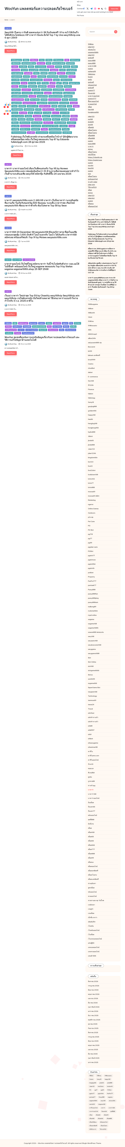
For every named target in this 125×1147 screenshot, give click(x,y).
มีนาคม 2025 (93, 1054)
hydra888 (28, 73)
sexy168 (32, 96)
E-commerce (40, 67)
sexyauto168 (42, 96)
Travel (14, 106)
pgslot (90, 69)
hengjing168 (71, 70)
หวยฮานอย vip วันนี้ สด (50, 126)
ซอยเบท (14, 113)
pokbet (59, 86)
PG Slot (45, 83)
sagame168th (69, 93)
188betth (34, 60)
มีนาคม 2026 (93, 1003)
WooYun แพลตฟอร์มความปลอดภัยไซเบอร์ (38, 9)
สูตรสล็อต (15, 126)
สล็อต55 (30, 119)
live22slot (41, 76)
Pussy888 (36, 90)
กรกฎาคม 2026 (93, 986)
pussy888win (70, 90)
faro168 (50, 67)
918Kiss (49, 60)
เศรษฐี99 (31, 133)
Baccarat (41, 63)
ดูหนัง (30, 113)
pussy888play (58, 90)
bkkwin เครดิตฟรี (58, 63)
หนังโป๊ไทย (91, 155)
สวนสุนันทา (71, 123)
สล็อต (14, 119)
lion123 (26, 76)
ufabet (76, 106)
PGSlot (14, 86)
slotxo (90, 149)
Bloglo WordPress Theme (91, 1143)
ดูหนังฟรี (91, 58)
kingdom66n (16, 76)
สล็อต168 (21, 119)
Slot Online (35, 100)
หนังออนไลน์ (25, 126)
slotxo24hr (112, 1100)
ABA (66, 60)
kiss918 (91, 168)
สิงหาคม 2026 (93, 981)
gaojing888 (34, 70)
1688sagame (16, 60)
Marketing (47, 80)
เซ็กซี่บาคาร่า (25, 129)
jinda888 (52, 73)
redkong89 (16, 93)
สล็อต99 (74, 119)
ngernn (56, 80)
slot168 (44, 100)
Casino (14, 67)
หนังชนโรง (91, 50)
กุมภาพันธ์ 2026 (93, 1007)
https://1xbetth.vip (95, 157)
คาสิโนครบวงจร (48, 109)
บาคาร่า (8, 28)
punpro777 (92, 99)
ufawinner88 (29, 109)
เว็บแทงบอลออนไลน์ (18, 133)
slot (89, 174)
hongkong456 (17, 73)
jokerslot (91, 198)
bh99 (49, 63)
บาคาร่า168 (65, 113)
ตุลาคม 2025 (92, 1024)
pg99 (65, 83)
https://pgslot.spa (95, 160)
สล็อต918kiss (93, 1122)
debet (31, 67)
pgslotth (51, 86)
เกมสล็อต (15, 129)
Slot (27, 100)
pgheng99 (92, 71)
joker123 (91, 47)
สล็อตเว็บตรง (48, 123)
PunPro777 (16, 90)
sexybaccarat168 (55, 96)
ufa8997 (62, 106)
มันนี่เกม (74, 116)
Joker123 (61, 73)
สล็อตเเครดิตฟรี (60, 123)
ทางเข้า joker (92, 182)
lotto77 (72, 76)
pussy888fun (46, 90)
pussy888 (91, 61)
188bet (26, 60)
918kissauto (58, 60)
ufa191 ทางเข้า (32, 106)
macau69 (24, 80)
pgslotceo (32, 86)
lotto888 (15, 80)
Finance (66, 67)
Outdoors (15, 83)
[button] (114, 9)
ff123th (58, 67)
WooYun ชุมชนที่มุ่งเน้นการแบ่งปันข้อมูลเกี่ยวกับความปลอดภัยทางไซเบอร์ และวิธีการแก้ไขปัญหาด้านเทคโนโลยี (42, 338)
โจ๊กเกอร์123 (92, 187)
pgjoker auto (74, 83)
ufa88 (54, 106)
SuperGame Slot (29, 103)
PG (39, 83)
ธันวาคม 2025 (93, 1015)
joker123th (70, 73)
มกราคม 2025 (93, 1062)
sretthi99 (73, 100)
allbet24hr (16, 63)
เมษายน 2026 (93, 998)
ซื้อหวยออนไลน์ (93, 101)
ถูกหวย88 (38, 113)
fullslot (74, 67)
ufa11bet (22, 106)
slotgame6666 (54, 100)
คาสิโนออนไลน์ (61, 109)
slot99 (90, 125)
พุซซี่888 (66, 116)
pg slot (90, 165)
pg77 (59, 83)
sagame (48, 93)
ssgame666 (16, 103)
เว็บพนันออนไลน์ (55, 129)
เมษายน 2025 (93, 1050)
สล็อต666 (47, 119)
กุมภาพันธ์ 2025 (93, 1058)
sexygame (68, 96)
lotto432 (63, 76)
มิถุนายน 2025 (93, 1041)
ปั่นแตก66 (37, 116)
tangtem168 (42, 103)
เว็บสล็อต (66, 129)
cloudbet (23, 67)
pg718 (52, 83)
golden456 (44, 70)
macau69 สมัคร (36, 80)
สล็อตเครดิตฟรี (37, 123)
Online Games (66, 80)
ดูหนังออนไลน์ (93, 179)
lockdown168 (52, 76)
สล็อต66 (38, 119)
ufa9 (69, 106)
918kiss (91, 44)
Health (62, 70)
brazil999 (70, 63)
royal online (38, 93)
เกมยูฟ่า (71, 126)
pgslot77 (23, 86)
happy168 (54, 70)
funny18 (24, 70)
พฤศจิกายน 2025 (94, 1020)
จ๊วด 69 (71, 109)
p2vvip (24, 83)
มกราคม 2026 (93, 1011)
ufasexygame (17, 109)
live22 (33, 76)
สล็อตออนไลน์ (24, 123)
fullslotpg (15, 70)
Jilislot (36, 73)
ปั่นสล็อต (28, 116)
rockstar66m (27, 93)
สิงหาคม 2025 (93, 1033)
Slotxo (65, 100)
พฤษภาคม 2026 (93, 994)
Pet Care (32, 83)
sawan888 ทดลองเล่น (19, 96)
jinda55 (44, 73)
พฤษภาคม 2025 (93, 1045)
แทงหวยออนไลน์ (55, 133)
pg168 (90, 119)
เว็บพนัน (44, 129)
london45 (110, 1086)
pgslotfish (42, 86)
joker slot (91, 185)
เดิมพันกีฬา (35, 129)
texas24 (74, 103)
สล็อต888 (65, 119)
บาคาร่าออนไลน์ (17, 116)
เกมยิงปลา (63, 126)
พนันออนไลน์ (56, 116)
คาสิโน (38, 109)
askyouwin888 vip (28, 63)
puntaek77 (26, 90)
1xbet (42, 60)
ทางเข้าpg (47, 113)
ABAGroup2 (75, 60)
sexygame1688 (17, 100)
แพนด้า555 (67, 133)
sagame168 (57, 93)
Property (68, 86)
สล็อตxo (15, 123)
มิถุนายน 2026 (93, 990)
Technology (53, 103)
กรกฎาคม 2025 (93, 1037)
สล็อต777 (56, 119)
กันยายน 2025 (93, 1028)
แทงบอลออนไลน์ (42, 133)
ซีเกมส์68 (23, 113)
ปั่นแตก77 (46, 116)
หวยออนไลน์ (36, 126)
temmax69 (64, 103)
